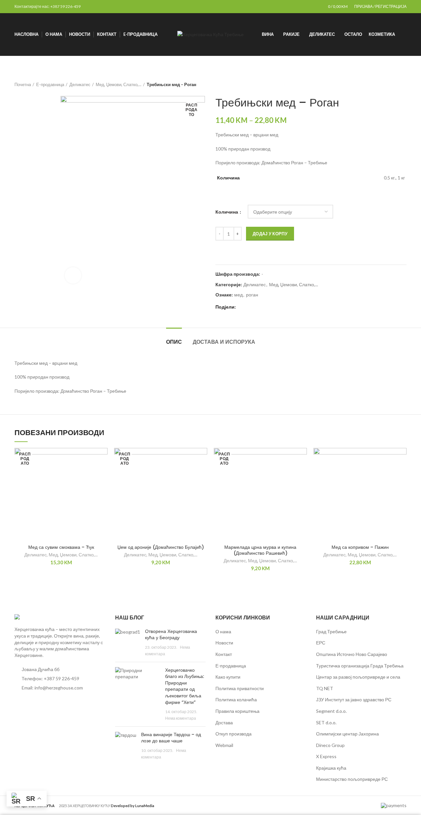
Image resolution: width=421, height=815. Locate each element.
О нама (223, 631)
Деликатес (79, 84)
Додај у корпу (270, 233)
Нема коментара (180, 718)
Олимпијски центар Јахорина (347, 733)
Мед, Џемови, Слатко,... (118, 84)
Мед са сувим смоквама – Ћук (61, 547)
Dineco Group (330, 745)
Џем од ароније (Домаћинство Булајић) (160, 547)
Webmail (224, 745)
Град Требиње (331, 631)
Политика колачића (236, 699)
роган (252, 294)
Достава (224, 722)
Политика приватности (239, 688)
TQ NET (324, 688)
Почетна (22, 84)
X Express (326, 756)
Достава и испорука (224, 342)
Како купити (227, 677)
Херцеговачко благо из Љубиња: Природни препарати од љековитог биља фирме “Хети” (184, 686)
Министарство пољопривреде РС (352, 779)
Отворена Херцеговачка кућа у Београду (171, 634)
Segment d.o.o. (331, 711)
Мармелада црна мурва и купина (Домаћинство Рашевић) (260, 550)
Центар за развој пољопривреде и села (358, 677)
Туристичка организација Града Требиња (360, 665)
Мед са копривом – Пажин (360, 547)
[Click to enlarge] (73, 275)
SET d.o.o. (326, 722)
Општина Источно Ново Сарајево (351, 654)
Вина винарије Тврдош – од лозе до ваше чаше (171, 737)
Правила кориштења (237, 711)
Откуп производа (233, 733)
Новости (224, 642)
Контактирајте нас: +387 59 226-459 (47, 6)
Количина (227, 212)
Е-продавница (50, 84)
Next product (403, 84)
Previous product (390, 84)
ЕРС (320, 642)
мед (238, 294)
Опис (174, 342)
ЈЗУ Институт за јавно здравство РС (353, 699)
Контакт (223, 654)
